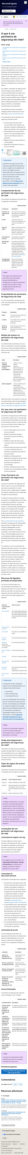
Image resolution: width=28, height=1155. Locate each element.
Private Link (13, 29)
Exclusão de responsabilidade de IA (10, 1141)
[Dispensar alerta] (25, 2)
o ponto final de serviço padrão (13, 521)
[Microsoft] (14, 17)
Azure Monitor (5, 611)
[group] (14, 640)
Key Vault (4, 642)
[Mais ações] (25, 29)
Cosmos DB (5, 631)
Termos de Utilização (6, 1150)
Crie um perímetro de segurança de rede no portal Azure (14, 1071)
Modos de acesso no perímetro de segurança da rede (14, 55)
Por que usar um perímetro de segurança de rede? (14, 58)
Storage (4, 656)
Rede (6, 29)
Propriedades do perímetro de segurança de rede (14, 51)
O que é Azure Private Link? (15, 114)
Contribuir (22, 1144)
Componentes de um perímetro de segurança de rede (14, 48)
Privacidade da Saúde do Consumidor (11, 1148)
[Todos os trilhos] (2, 29)
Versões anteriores (6, 1144)
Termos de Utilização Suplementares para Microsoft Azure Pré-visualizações (13, 717)
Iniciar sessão (23, 17)
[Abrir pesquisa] (17, 17)
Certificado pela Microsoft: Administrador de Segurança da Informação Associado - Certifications (13, 1113)
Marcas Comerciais (6, 1153)
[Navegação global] (1, 17)
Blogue (14, 1144)
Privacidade (4, 1146)
